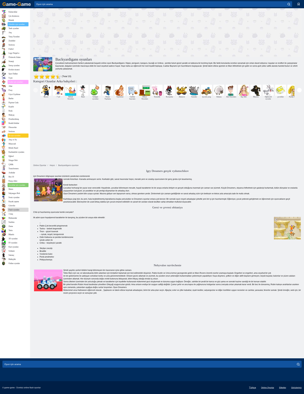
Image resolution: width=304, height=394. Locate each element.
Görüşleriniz (296, 388)
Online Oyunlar (267, 388)
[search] (288, 4)
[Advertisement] (100, 32)
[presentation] (35, 90)
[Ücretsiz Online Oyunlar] (16, 4)
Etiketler (282, 388)
